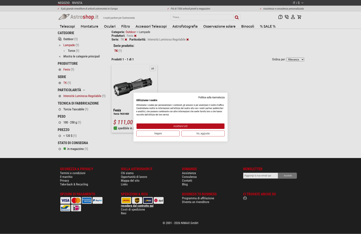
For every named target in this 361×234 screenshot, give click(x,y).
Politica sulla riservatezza (211, 97)
